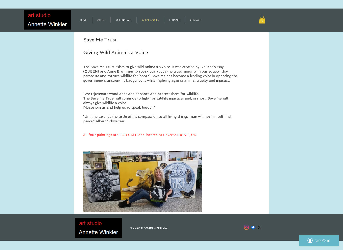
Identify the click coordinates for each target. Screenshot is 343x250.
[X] (259, 227)
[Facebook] (253, 227)
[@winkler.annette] (246, 227)
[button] (262, 19)
